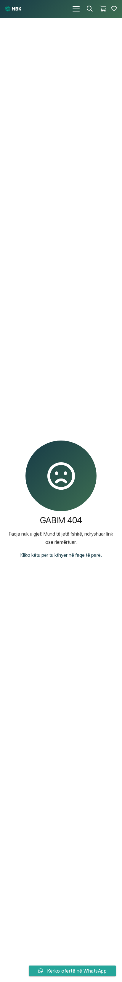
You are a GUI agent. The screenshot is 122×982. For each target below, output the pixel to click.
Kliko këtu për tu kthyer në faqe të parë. (61, 555)
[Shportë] (102, 9)
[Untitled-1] (13, 9)
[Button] (114, 9)
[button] (76, 8)
